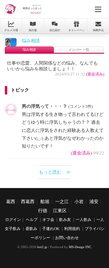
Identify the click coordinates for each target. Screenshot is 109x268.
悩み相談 (31, 40)
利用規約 (72, 229)
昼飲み (31, 229)
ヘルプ (32, 220)
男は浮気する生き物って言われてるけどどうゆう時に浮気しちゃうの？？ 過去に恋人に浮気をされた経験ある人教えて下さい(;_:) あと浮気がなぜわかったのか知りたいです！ (63, 130)
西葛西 (28, 201)
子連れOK (50, 229)
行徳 (42, 210)
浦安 (93, 201)
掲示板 (33, 30)
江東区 (60, 210)
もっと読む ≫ (55, 172)
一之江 (62, 201)
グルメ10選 (11, 30)
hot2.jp (42, 247)
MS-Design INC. (80, 247)
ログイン (13, 220)
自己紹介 (54, 30)
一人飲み (83, 220)
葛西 (10, 201)
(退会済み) (95, 74)
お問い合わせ (67, 238)
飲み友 (65, 220)
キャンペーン (76, 30)
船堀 (44, 201)
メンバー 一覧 (78, 50)
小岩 (79, 201)
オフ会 (48, 220)
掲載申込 (98, 30)
